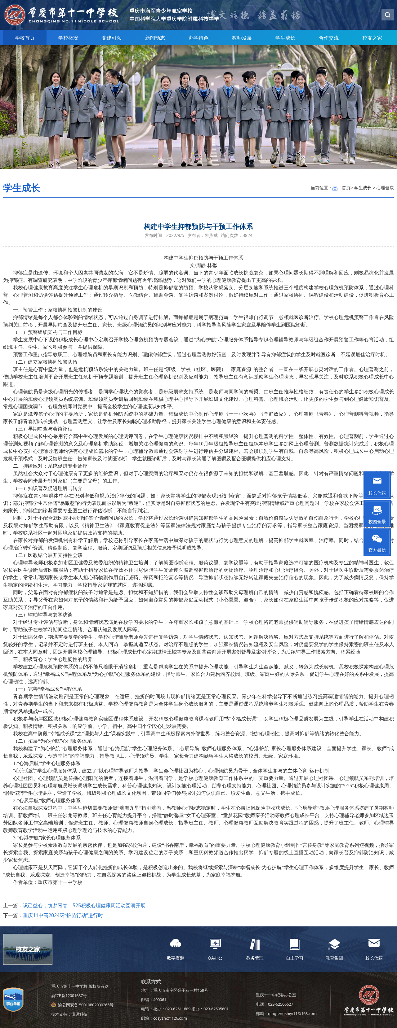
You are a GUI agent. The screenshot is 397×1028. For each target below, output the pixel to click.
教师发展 (242, 37)
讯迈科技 (79, 1014)
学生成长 (285, 37)
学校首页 (25, 37)
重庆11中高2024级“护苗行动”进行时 (63, 915)
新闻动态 (155, 37)
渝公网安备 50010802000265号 (86, 1005)
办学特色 (198, 37)
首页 (346, 187)
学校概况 (68, 37)
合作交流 (329, 37)
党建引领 (112, 37)
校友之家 (372, 37)
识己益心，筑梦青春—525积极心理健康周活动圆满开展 (84, 905)
